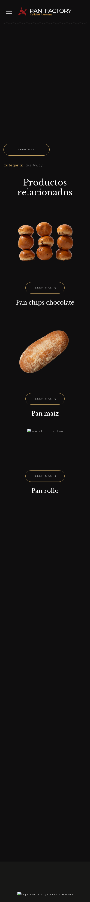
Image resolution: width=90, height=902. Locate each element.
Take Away (33, 165)
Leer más (26, 149)
